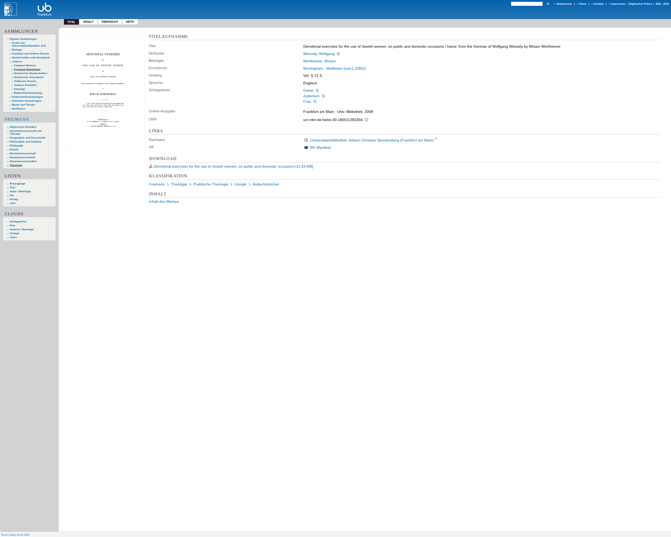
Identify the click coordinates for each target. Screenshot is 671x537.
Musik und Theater (23, 104)
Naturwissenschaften (23, 161)
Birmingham (313, 68)
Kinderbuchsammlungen (27, 96)
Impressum (618, 3)
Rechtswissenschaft (23, 153)
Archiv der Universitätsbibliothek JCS (29, 44)
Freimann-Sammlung (27, 69)
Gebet (308, 90)
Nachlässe (18, 108)
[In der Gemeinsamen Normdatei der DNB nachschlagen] (338, 54)
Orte (12, 225)
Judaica (17, 61)
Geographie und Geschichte (28, 137)
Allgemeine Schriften (23, 126)
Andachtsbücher (265, 184)
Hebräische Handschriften (30, 73)
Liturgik (240, 184)
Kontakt (599, 3)
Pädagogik (16, 145)
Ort (12, 195)
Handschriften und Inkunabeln (31, 57)
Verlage (14, 233)
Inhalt (88, 22)
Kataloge (19, 88)
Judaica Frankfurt (25, 85)
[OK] (547, 4)
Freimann (17, 119)
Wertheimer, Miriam (319, 61)
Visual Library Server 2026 (15, 534)
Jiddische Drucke (25, 81)
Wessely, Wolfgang (319, 54)
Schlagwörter (18, 221)
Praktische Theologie (210, 184)
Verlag (14, 199)
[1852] (360, 68)
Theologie (16, 165)
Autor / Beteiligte (20, 191)
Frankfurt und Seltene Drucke (30, 53)
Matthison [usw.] (339, 68)
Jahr (12, 203)
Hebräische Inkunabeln (29, 77)
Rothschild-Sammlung (28, 92)
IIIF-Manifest (320, 147)
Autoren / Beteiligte (22, 229)
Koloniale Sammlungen (26, 100)
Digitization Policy (640, 3)
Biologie (17, 49)
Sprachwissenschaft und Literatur (25, 132)
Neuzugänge (17, 183)
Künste (14, 149)
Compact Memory (25, 65)
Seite (130, 22)
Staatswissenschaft (22, 157)
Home (583, 3)
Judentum (311, 96)
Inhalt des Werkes (164, 201)
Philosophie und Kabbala (26, 141)
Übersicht (109, 22)
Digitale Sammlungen (23, 38)
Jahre (13, 237)
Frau (307, 101)
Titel (12, 187)
